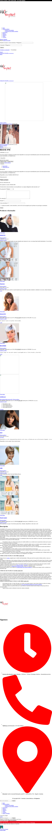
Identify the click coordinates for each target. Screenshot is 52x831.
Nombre (2, 200)
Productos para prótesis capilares (11, 31)
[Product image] (9, 280)
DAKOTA (2, 235)
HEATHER (3, 345)
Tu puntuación (3, 189)
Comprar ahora (10, 161)
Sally (1, 468)
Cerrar (1, 816)
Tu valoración (3, 198)
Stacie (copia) (3, 517)
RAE (1, 148)
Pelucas (4, 123)
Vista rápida (2, 232)
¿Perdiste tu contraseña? (5, 49)
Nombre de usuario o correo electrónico (10, 42)
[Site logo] (8, 25)
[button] (3, 240)
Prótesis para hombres (9, 30)
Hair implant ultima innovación (6, 399)
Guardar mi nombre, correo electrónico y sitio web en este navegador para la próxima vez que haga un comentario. (24, 205)
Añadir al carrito (3, 161)
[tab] (27, 166)
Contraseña (5, 45)
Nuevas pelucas (9, 123)
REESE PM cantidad (4, 160)
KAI (1, 432)
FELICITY (3, 314)
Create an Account (6, 40)
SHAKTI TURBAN (4, 144)
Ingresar (2, 47)
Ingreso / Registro (6, 813)
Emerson (2, 284)
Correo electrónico (4, 203)
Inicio (1, 123)
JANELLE (3, 397)
